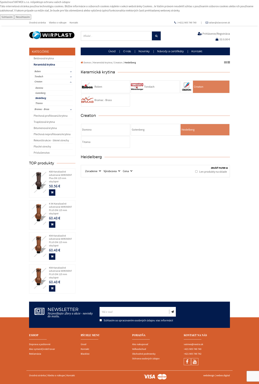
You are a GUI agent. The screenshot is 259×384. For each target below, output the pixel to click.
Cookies (147, 6)
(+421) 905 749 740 (187, 22)
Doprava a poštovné (39, 344)
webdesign (209, 375)
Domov (87, 62)
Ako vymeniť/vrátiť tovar (42, 349)
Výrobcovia (110, 171)
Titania (39, 103)
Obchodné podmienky (144, 353)
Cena (126, 171)
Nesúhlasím (23, 17)
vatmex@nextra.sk (193, 344)
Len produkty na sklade (213, 172)
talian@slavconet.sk (219, 22)
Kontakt (74, 22)
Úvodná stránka (37, 22)
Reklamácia (35, 353)
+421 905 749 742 (192, 353)
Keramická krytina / (103, 62)
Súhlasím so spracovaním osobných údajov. (138, 320)
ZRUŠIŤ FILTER (218, 168)
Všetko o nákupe (57, 22)
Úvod (112, 51)
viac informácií (164, 320)
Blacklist (85, 353)
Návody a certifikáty (170, 51)
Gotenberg (40, 93)
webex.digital (223, 375)
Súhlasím (7, 17)
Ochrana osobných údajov (146, 358)
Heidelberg (40, 98)
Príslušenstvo (42, 153)
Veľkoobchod (139, 349)
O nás (127, 51)
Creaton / (119, 62)
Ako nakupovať (140, 344)
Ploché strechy (42, 146)
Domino (39, 87)
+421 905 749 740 (192, 349)
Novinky (144, 51)
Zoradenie (91, 171)
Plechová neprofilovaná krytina (52, 134)
